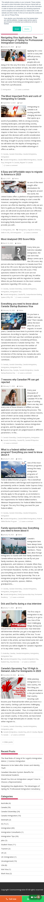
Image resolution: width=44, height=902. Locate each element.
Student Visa (5, 662)
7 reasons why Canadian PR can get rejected (20, 381)
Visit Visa (4, 869)
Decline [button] (26, 29)
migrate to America (34, 230)
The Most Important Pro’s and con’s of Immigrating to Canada (21, 97)
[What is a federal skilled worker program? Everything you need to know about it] (13, 463)
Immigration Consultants (11, 832)
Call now (12, 899)
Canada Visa (22, 732)
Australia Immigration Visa (12, 659)
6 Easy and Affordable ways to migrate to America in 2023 (21, 173)
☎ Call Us (35, 897)
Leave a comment (23, 90)
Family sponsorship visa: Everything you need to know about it (20, 529)
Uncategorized (7, 861)
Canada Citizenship (15, 154)
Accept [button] (17, 29)
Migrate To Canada (26, 163)
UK (2, 853)
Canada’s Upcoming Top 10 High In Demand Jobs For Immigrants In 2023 (21, 669)
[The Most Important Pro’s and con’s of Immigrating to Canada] (13, 106)
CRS (11, 297)
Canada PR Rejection (32, 440)
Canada (5, 154)
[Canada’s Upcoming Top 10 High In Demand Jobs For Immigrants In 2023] (13, 679)
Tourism (4, 848)
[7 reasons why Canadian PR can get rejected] (13, 390)
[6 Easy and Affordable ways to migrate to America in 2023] (13, 182)
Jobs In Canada (32, 732)
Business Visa (7, 370)
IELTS (3, 824)
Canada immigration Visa (29, 659)
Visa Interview (14, 662)
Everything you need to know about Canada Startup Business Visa (19, 305)
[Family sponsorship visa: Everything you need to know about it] (13, 538)
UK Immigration (7, 857)
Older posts (8, 742)
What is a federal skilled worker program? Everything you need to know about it (21, 452)
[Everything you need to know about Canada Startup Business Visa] (13, 314)
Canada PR (21, 294)
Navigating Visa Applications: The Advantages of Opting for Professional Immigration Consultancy (21, 40)
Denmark (4, 820)
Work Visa (5, 873)
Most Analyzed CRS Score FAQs (18, 239)
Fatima (16, 178)
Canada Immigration (29, 154)
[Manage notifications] (38, 897)
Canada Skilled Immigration (27, 160)
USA (13, 230)
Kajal (19, 47)
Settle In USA (5, 233)
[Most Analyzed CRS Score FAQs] (13, 247)
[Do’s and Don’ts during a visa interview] (13, 611)
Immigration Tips (15, 292)
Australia (6, 653)
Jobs (11, 729)
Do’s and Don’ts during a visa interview (21, 603)
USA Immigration (15, 233)
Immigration (7, 90)
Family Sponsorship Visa (26, 594)
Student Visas (6, 844)
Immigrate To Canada (12, 163)
